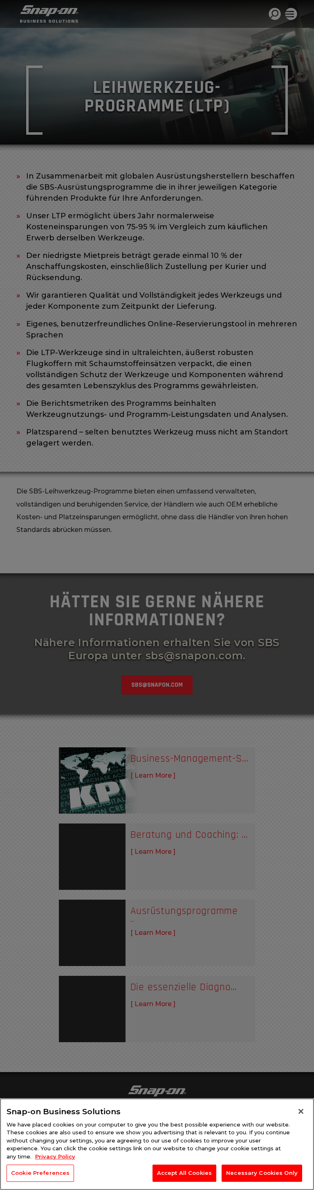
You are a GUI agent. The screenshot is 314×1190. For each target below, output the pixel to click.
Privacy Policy (55, 1156)
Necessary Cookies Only (262, 1173)
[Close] (301, 1111)
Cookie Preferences (40, 1173)
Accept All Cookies (184, 1173)
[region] (157, 1144)
